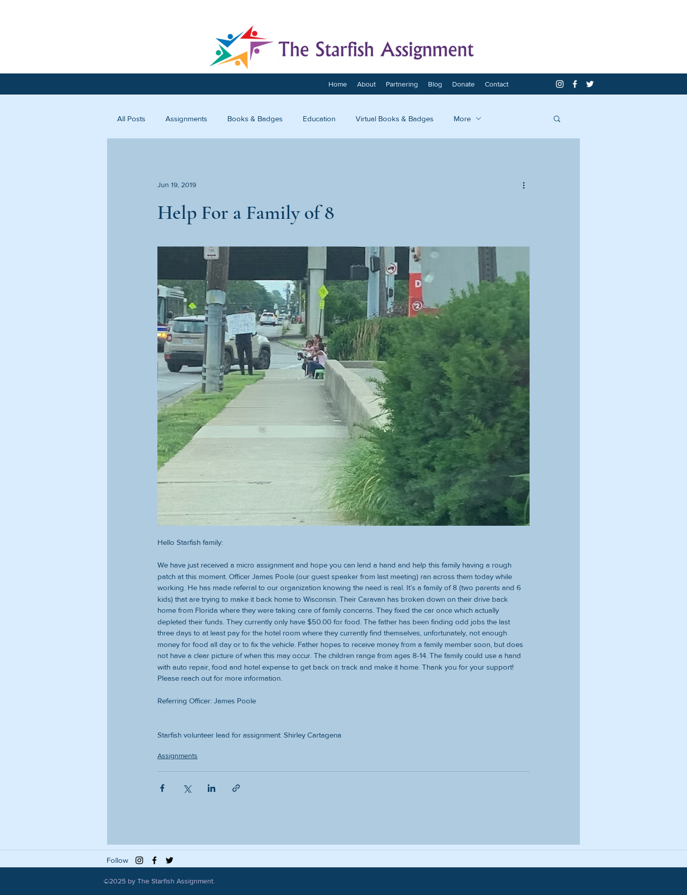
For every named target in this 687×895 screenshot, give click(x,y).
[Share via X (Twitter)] (187, 788)
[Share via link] (236, 788)
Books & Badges (255, 118)
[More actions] (524, 185)
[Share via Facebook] (162, 788)
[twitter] (590, 84)
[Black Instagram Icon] (139, 860)
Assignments (186, 118)
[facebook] (575, 84)
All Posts (131, 118)
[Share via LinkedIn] (211, 788)
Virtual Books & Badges (395, 118)
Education (319, 118)
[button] (557, 118)
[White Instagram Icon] (560, 84)
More (462, 118)
